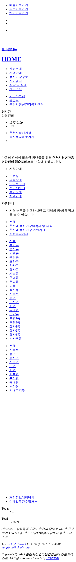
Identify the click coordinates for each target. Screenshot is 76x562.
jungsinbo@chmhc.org (16, 547)
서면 (12, 306)
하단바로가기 (18, 13)
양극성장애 (17, 184)
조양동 (14, 261)
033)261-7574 (17, 544)
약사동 (14, 265)
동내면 (14, 310)
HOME (11, 59)
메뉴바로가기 (18, 5)
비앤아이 (52, 558)
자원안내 (15, 196)
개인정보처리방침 (21, 497)
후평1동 (14, 318)
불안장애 (15, 192)
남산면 (14, 386)
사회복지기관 (18, 234)
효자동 (14, 269)
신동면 (14, 362)
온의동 (14, 281)
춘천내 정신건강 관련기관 (27, 230)
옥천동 (14, 257)
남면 (12, 366)
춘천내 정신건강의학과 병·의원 (30, 226)
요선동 (14, 249)
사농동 (14, 273)
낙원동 (14, 253)
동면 (12, 298)
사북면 (14, 374)
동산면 (14, 302)
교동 (12, 285)
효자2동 (14, 330)
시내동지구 (17, 390)
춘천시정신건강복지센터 (26, 104)
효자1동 (14, 326)
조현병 (14, 176)
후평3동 (14, 322)
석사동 (14, 290)
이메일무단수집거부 (23, 501)
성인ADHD (17, 188)
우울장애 (15, 180)
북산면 (14, 378)
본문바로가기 (18, 9)
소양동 (14, 314)
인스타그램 (17, 96)
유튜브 (14, 100)
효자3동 (14, 334)
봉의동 (14, 245)
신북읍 (14, 294)
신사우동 (15, 338)
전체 (12, 221)
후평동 (14, 277)
